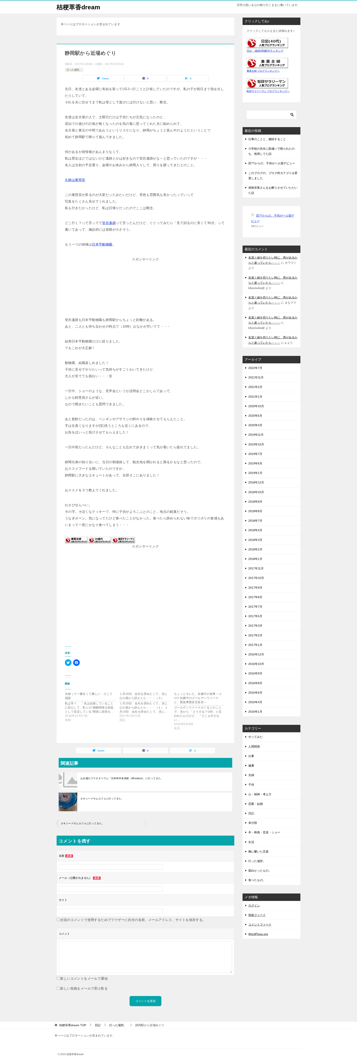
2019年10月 (256, 444)
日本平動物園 (102, 244)
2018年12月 (256, 482)
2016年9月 (255, 673)
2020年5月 (255, 415)
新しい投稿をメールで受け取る (84, 988)
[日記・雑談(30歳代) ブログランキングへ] (99, 540)
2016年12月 (256, 654)
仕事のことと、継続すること (267, 139)
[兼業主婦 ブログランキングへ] (76, 540)
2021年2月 (255, 387)
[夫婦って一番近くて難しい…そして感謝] (92, 707)
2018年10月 (256, 492)
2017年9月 (255, 587)
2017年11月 (256, 568)
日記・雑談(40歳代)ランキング (265, 50)
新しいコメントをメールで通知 (84, 978)
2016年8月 (255, 683)
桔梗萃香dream (78, 7)
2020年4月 (255, 425)
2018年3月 (255, 540)
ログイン (254, 905)
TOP (72, 1025)
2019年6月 (255, 463)
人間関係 (254, 746)
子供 (251, 784)
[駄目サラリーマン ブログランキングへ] (123, 540)
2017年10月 (256, 578)
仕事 (251, 756)
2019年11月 (256, 434)
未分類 (252, 822)
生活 (251, 842)
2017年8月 (255, 597)
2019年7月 (255, 454)
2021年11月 (256, 377)
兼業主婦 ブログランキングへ (263, 70)
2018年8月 (255, 511)
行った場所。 (74, 69)
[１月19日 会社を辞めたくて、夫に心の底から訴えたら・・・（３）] (146, 707)
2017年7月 (255, 606)
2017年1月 (255, 645)
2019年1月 (255, 473)
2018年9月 (255, 501)
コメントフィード (259, 924)
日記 (251, 813)
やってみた (255, 736)
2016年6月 (255, 692)
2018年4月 (255, 530)
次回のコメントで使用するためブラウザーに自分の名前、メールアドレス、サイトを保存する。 (133, 920)
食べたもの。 (257, 880)
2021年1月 (255, 396)
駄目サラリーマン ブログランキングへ (268, 91)
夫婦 (251, 775)
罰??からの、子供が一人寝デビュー (271, 163)
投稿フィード (257, 915)
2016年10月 (256, 664)
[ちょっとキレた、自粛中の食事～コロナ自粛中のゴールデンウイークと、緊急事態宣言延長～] (201, 711)
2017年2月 (255, 635)
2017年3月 (255, 625)
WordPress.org (258, 934)
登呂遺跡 (109, 223)
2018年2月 (255, 549)
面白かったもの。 (259, 870)
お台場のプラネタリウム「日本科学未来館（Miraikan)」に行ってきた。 (121, 778)
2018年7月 (255, 520)
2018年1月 (255, 559)
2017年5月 (255, 616)
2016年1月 (255, 711)
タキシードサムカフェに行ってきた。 (102, 798)
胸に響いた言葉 (258, 851)
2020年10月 (256, 406)
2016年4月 (255, 702)
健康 (251, 765)
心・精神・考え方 (259, 794)
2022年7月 (255, 368)
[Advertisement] (145, 288)
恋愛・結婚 (255, 803)
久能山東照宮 (75, 180)
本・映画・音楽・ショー (264, 832)
